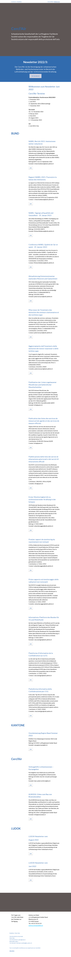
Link (31, 167)
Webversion (57, 1)
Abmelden (12, 951)
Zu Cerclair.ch (35, 76)
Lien (31, 570)
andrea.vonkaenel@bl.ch (36, 925)
